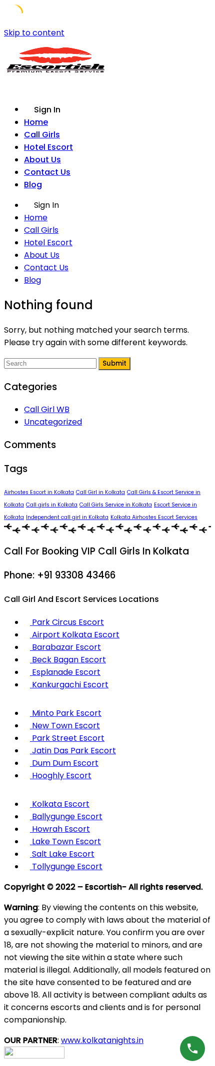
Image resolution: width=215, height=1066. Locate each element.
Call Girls (42, 134)
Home (36, 122)
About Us (42, 159)
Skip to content (34, 32)
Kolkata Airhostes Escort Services (154, 517)
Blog (33, 184)
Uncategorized (53, 422)
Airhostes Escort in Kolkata (39, 492)
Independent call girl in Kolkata (67, 517)
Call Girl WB (47, 409)
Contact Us (47, 172)
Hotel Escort (48, 147)
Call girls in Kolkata (52, 505)
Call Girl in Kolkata (100, 492)
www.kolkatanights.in (102, 1040)
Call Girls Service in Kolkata (116, 505)
